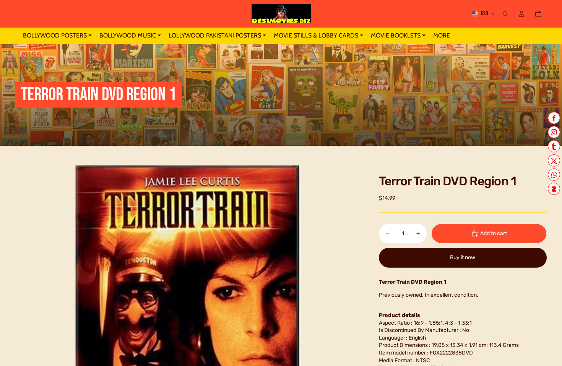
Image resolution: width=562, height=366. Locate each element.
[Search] (505, 13)
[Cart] (538, 13)
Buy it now (462, 257)
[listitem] (441, 36)
